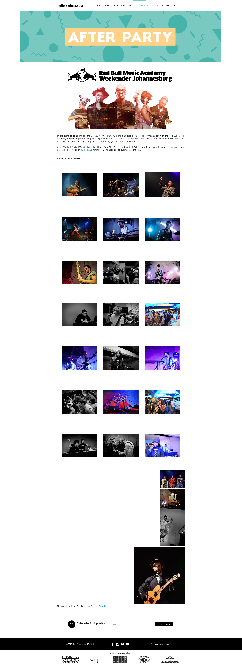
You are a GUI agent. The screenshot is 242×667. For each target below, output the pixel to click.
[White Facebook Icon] (113, 644)
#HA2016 (96, 135)
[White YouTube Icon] (127, 644)
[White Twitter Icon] (122, 644)
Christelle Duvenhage (99, 606)
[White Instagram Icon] (118, 644)
